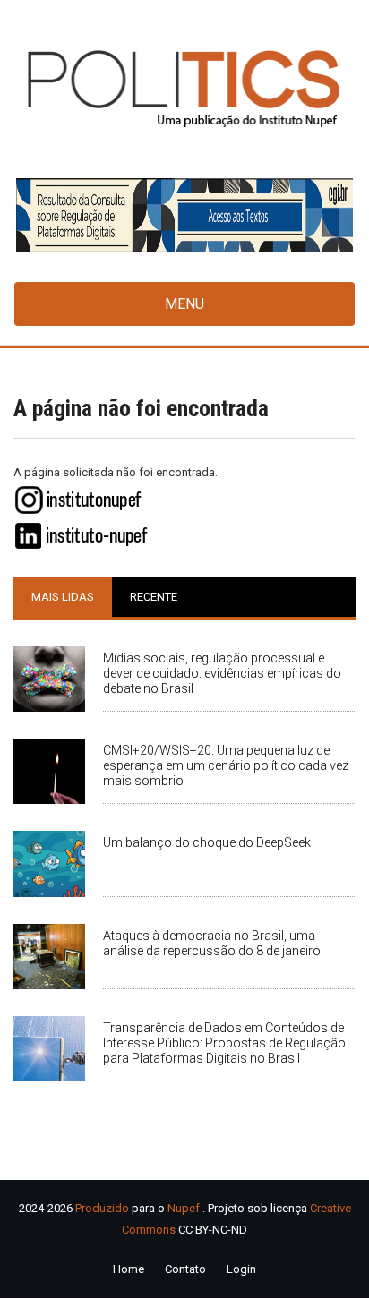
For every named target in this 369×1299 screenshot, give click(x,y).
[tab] (62, 597)
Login (241, 1269)
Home (128, 1269)
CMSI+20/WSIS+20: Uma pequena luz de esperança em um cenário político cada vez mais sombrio (225, 765)
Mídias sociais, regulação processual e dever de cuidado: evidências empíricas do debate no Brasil (222, 673)
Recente (153, 596)
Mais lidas (62, 596)
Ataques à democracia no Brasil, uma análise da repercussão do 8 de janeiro (212, 943)
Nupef (183, 1208)
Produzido (102, 1208)
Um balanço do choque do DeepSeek (207, 842)
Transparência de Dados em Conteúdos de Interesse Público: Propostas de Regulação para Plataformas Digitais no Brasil (224, 1043)
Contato (185, 1269)
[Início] (184, 87)
